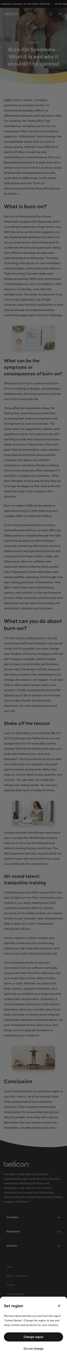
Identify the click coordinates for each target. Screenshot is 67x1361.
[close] (59, 1306)
